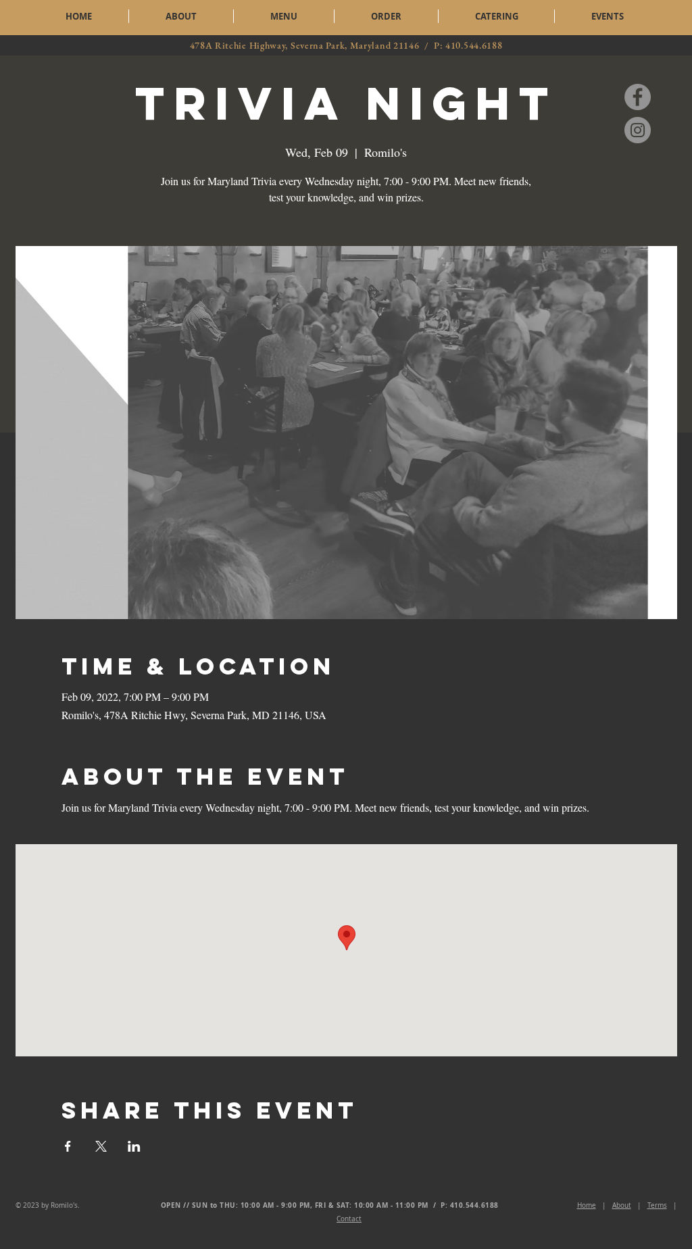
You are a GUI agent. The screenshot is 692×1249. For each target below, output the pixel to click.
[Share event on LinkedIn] (134, 1146)
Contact (349, 1219)
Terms (657, 1205)
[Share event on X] (101, 1146)
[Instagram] (637, 130)
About (621, 1205)
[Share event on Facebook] (67, 1146)
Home (586, 1205)
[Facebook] (637, 97)
